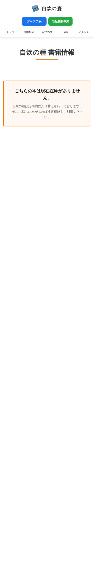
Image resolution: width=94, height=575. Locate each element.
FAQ (65, 32)
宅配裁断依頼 (60, 21)
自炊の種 (47, 32)
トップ (10, 32)
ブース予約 (34, 21)
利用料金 (29, 32)
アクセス (83, 32)
